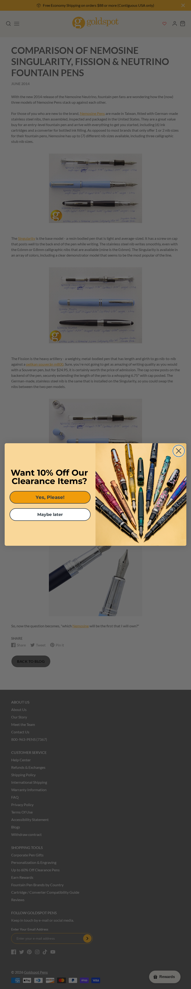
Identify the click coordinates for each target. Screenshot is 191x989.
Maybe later (50, 514)
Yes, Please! (50, 497)
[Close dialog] (178, 451)
